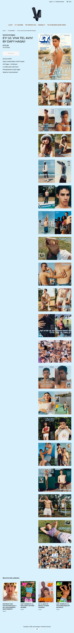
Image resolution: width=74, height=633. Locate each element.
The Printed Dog (30, 25)
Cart (70, 1)
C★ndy (10, 25)
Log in (51, 1)
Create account (59, 1)
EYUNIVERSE (11, 30)
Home (4, 30)
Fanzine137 (41, 25)
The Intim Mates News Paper (56, 25)
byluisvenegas (36, 626)
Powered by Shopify (46, 626)
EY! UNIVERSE (19, 25)
